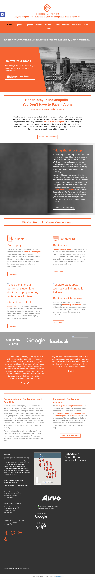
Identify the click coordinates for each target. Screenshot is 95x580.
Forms (57, 25)
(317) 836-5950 (75, 17)
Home (9, 25)
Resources (48, 25)
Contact (48, 29)
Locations (65, 25)
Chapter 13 (28, 25)
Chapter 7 (18, 25)
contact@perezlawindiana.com (17, 485)
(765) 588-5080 (27, 17)
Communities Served (80, 25)
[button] (2, 14)
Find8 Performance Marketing (20, 568)
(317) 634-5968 (52, 17)
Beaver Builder (59, 576)
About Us (38, 25)
